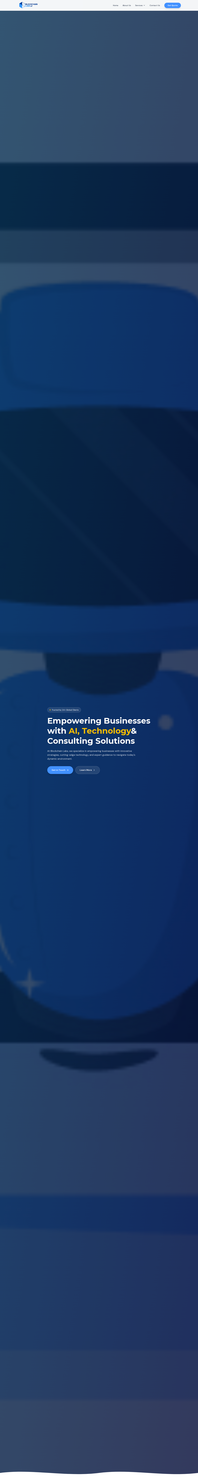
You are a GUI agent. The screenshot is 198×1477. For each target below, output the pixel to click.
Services (139, 5)
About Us (127, 5)
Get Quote (173, 5)
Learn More (86, 770)
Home (115, 5)
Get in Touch (58, 770)
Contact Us (155, 5)
